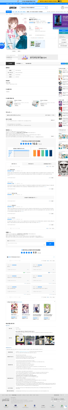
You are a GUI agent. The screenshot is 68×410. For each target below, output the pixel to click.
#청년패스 (7, 91)
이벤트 (19, 11)
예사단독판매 (53, 11)
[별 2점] (9, 240)
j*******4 (50, 294)
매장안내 (24, 11)
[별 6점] (12, 240)
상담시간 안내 (63, 401)
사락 (30, 11)
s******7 (60, 151)
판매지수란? (46, 22)
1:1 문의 (27, 351)
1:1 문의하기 (53, 401)
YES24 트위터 (57, 395)
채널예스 (28, 11)
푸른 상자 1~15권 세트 (17, 100)
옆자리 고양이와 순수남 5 (26, 314)
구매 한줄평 (44, 260)
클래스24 (36, 11)
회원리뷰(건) (39, 22)
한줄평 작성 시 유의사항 (53, 240)
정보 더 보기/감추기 (35, 22)
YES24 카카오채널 (54, 395)
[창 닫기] (44, 41)
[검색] (45, 7)
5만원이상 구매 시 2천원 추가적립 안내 (45, 31)
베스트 (13, 11)
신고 (21, 183)
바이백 (21, 11)
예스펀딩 (33, 11)
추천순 (50, 166)
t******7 (15, 183)
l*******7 (25, 294)
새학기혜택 (48, 11)
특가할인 (61, 11)
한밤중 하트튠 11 (13, 314)
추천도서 (64, 11)
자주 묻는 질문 (58, 401)
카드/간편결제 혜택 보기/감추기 (45, 35)
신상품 (16, 11)
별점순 (53, 166)
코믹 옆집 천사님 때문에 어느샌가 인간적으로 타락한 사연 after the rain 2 (48, 315)
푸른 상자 (60, 143)
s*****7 (15, 206)
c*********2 (60, 141)
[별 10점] (14, 240)
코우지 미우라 (31, 21)
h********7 (14, 219)
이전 (9, 166)
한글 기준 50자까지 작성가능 (12, 243)
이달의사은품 (58, 11)
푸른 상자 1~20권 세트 (43, 100)
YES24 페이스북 (55, 395)
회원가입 (58, 3)
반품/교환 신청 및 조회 (23, 351)
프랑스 (37, 44)
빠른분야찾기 (9, 11)
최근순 (47, 166)
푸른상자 (60, 133)
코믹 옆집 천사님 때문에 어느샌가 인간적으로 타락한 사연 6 (37, 315)
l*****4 (14, 194)
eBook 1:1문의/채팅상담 (61, 399)
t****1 (25, 272)
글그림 (32, 21)
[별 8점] (13, 240)
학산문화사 (37, 21)
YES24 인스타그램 (58, 395)
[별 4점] (10, 240)
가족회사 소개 (63, 395)
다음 (17, 166)
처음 (8, 166)
